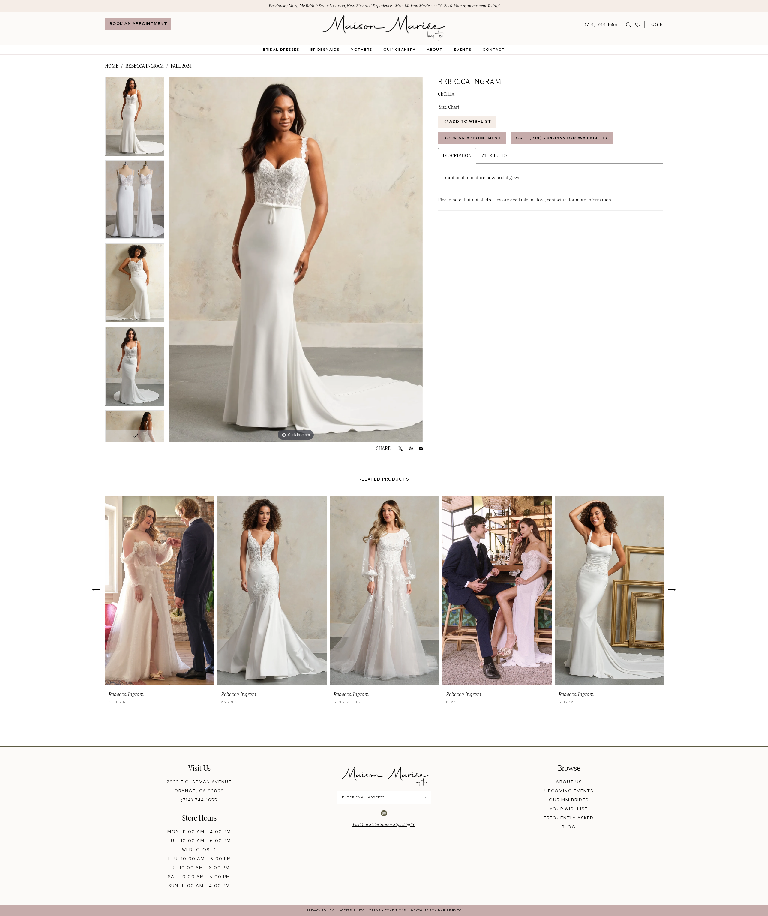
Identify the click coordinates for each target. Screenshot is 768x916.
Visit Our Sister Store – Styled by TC (384, 824)
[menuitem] (138, 24)
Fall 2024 (181, 66)
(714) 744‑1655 (199, 800)
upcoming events (568, 791)
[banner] (384, 28)
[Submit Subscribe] (424, 797)
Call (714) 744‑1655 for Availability (562, 137)
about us (569, 782)
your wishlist (569, 809)
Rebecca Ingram (144, 66)
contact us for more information (579, 200)
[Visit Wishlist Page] (638, 24)
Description (457, 155)
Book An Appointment (472, 137)
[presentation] (159, 590)
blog (569, 827)
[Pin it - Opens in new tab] (411, 448)
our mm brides (569, 800)
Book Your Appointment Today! (471, 5)
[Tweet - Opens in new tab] (400, 448)
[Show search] (628, 24)
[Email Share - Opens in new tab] (421, 448)
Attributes (494, 155)
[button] (656, 24)
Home (111, 66)
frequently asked (569, 818)
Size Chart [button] (449, 107)
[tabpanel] (134, 118)
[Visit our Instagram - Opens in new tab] (384, 813)
